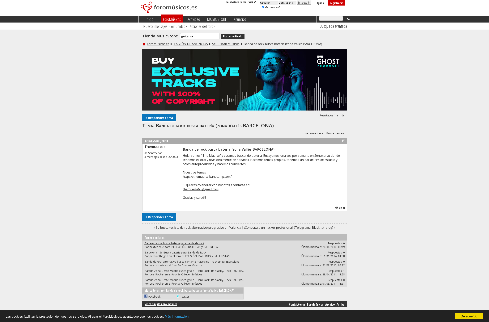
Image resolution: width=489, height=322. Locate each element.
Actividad (194, 19)
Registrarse (336, 3)
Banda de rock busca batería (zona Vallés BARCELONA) (215, 125)
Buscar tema (334, 133)
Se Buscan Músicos (226, 44)
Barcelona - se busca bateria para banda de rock (174, 243)
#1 (343, 141)
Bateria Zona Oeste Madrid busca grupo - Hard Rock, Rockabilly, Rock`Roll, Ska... (194, 271)
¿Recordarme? (272, 7)
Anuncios (240, 19)
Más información (177, 316)
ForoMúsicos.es (158, 44)
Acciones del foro (201, 26)
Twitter (184, 296)
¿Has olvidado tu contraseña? (240, 2)
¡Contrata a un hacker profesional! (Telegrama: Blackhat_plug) (288, 227)
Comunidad (177, 26)
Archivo (330, 304)
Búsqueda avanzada (333, 26)
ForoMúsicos (172, 19)
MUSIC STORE (217, 19)
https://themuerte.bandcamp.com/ (207, 176)
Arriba (340, 304)
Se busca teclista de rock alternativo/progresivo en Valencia (198, 227)
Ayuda (320, 3)
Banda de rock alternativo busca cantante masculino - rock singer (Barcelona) (192, 261)
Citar (342, 208)
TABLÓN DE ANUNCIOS (191, 44)
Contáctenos (297, 304)
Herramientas (312, 133)
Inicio (149, 19)
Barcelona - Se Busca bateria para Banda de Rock (175, 252)
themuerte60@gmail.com (201, 189)
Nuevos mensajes (155, 26)
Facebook (154, 296)
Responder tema (159, 117)
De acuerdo (469, 316)
